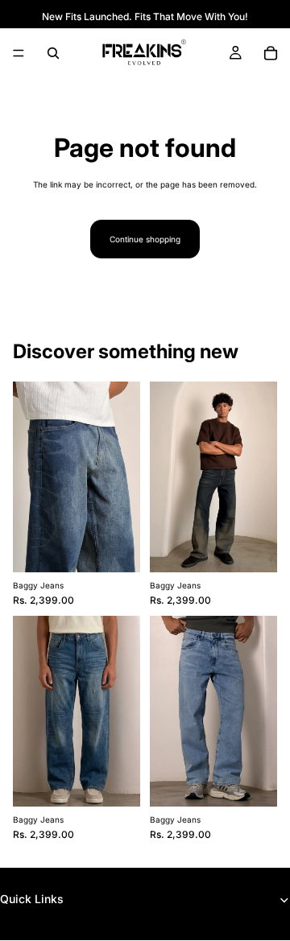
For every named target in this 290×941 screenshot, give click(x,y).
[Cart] (270, 53)
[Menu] (18, 53)
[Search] (53, 53)
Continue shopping (145, 239)
